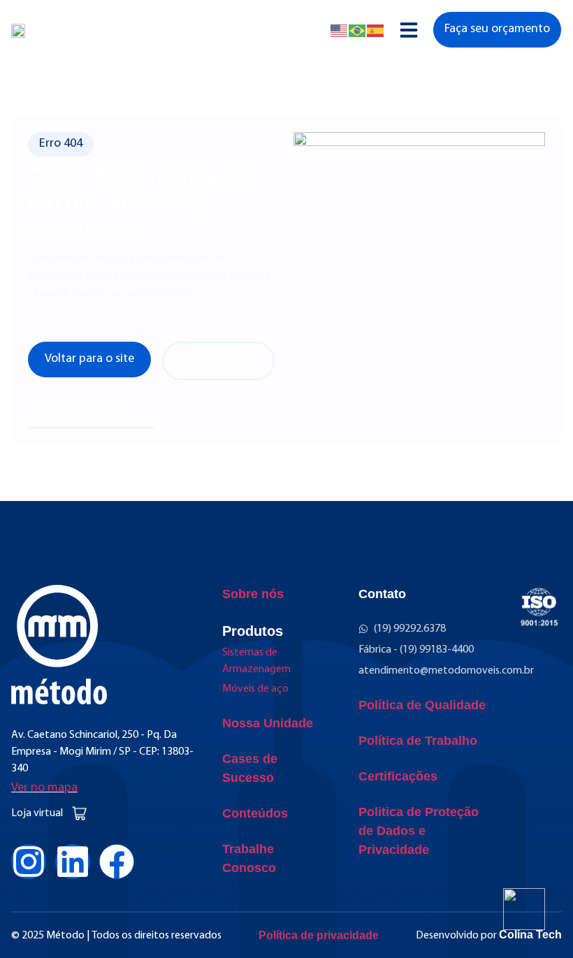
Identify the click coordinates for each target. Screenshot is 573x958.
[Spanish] (376, 30)
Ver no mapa (44, 788)
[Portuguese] (358, 30)
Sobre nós (253, 594)
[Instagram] (28, 861)
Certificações (397, 776)
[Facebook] (116, 861)
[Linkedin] (72, 861)
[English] (340, 30)
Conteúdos (255, 813)
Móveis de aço (255, 689)
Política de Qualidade (422, 705)
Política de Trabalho (417, 741)
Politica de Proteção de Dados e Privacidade (418, 831)
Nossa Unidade (267, 723)
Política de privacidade (319, 935)
